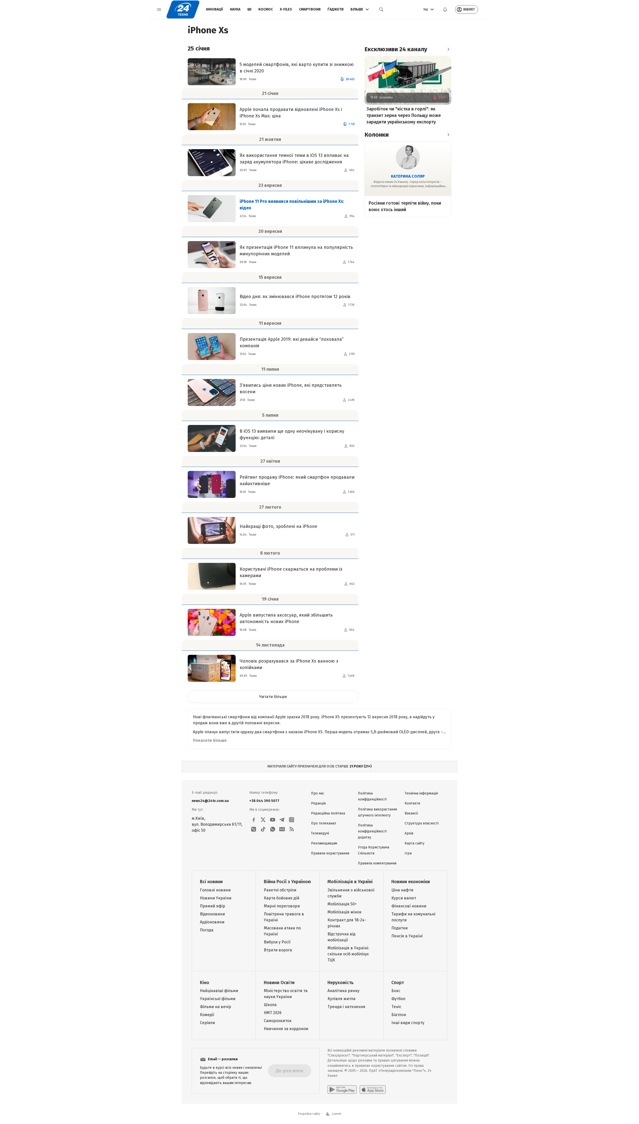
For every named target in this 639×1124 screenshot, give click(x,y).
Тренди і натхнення (346, 1006)
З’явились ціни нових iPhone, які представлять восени (291, 388)
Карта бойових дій (281, 898)
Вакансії (411, 813)
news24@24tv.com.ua (210, 801)
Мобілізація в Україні (350, 881)
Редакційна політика (328, 813)
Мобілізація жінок (344, 912)
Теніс (396, 1006)
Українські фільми (217, 998)
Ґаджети (335, 9)
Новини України (215, 898)
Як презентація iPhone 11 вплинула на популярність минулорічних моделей (296, 251)
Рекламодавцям (324, 843)
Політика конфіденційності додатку (372, 831)
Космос (265, 9)
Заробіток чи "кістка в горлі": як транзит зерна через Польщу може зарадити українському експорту (403, 115)
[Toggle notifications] (445, 9)
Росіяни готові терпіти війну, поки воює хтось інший (405, 206)
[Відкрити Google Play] (342, 1089)
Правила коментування (377, 863)
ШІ (249, 9)
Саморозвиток (278, 1020)
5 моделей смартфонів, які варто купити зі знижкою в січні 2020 (297, 68)
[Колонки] (448, 135)
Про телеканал (323, 823)
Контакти (412, 803)
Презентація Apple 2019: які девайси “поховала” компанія (292, 343)
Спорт (397, 982)
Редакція (318, 803)
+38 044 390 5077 (264, 801)
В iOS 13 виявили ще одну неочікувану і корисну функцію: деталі (292, 434)
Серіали (207, 1022)
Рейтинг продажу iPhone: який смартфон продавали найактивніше (297, 480)
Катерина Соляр (408, 176)
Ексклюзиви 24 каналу (395, 49)
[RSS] (291, 829)
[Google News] (282, 829)
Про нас (317, 793)
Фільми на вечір (215, 1006)
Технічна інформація (421, 793)
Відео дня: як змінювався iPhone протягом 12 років (295, 296)
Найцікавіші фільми (219, 990)
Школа (270, 1004)
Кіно (204, 982)
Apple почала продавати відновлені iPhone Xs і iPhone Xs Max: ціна (291, 113)
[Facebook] (253, 819)
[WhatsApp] (272, 829)
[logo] (183, 9)
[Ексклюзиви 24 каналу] (448, 49)
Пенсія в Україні (407, 936)
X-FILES (286, 9)
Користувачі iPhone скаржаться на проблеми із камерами (291, 572)
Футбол (398, 998)
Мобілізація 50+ (342, 904)
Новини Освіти (279, 982)
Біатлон (398, 1014)
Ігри (408, 853)
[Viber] (253, 829)
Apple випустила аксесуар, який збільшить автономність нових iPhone (286, 618)
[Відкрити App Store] (373, 1089)
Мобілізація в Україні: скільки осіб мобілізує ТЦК (348, 954)
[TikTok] (263, 829)
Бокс (395, 990)
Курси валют (403, 898)
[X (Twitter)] (263, 819)
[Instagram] (291, 819)
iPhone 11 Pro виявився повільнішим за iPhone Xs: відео (292, 205)
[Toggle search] (381, 9)
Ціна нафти (402, 890)
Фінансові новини (408, 906)
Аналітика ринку (343, 990)
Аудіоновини (212, 922)
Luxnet (336, 1114)
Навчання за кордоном (286, 1028)
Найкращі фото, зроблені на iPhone (278, 526)
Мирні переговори (282, 906)
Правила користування (330, 853)
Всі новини (211, 881)
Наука (235, 9)
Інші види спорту (407, 1022)
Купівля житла (341, 998)
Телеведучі (320, 833)
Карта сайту (414, 843)
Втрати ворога (278, 950)
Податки (399, 928)
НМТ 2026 (273, 1012)
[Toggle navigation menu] (159, 9)
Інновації (214, 9)
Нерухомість (340, 982)
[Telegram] (282, 819)
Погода (206, 930)
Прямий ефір (212, 906)
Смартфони (309, 9)
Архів (409, 833)
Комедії (207, 1014)
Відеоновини (212, 914)
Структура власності (422, 823)
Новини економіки (410, 881)
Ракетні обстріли (280, 890)
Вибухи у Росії (277, 942)
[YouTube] (272, 819)
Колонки (376, 134)
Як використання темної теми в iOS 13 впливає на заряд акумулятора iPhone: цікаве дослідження (294, 159)
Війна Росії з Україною (287, 881)
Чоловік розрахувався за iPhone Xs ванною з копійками (289, 664)
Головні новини (215, 890)
